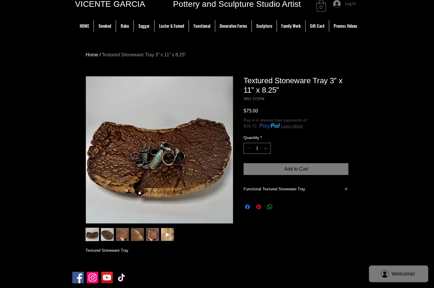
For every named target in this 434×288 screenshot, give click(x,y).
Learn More (292, 126)
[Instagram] (92, 277)
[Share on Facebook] (247, 206)
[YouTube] (107, 277)
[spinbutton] (257, 148)
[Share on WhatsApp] (269, 206)
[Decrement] (248, 148)
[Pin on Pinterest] (258, 206)
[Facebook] (78, 277)
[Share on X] (281, 206)
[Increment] (266, 148)
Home (92, 54)
